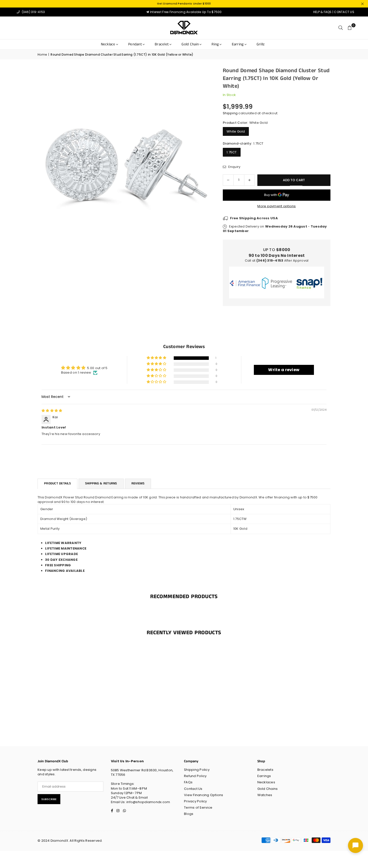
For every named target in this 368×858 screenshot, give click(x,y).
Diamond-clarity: (243, 143)
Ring (215, 44)
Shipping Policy (197, 769)
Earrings (264, 776)
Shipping (230, 113)
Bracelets (265, 769)
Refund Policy (195, 776)
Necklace (108, 44)
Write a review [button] (283, 370)
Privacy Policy (195, 801)
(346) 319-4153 (33, 12)
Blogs (188, 813)
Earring (238, 44)
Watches (264, 795)
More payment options (276, 206)
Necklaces (266, 782)
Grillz (261, 44)
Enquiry (233, 167)
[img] (52, 410)
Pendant (135, 44)
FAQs (188, 782)
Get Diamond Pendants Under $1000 (184, 3)
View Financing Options (203, 795)
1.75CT (232, 152)
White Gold (236, 131)
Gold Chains (267, 788)
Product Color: (245, 123)
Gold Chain (190, 44)
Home (42, 55)
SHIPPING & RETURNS (101, 483)
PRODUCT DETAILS (57, 483)
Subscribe (49, 799)
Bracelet (162, 44)
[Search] (340, 27)
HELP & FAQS (322, 12)
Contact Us (193, 788)
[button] (349, 27)
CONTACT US (344, 12)
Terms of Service (198, 807)
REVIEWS (138, 483)
